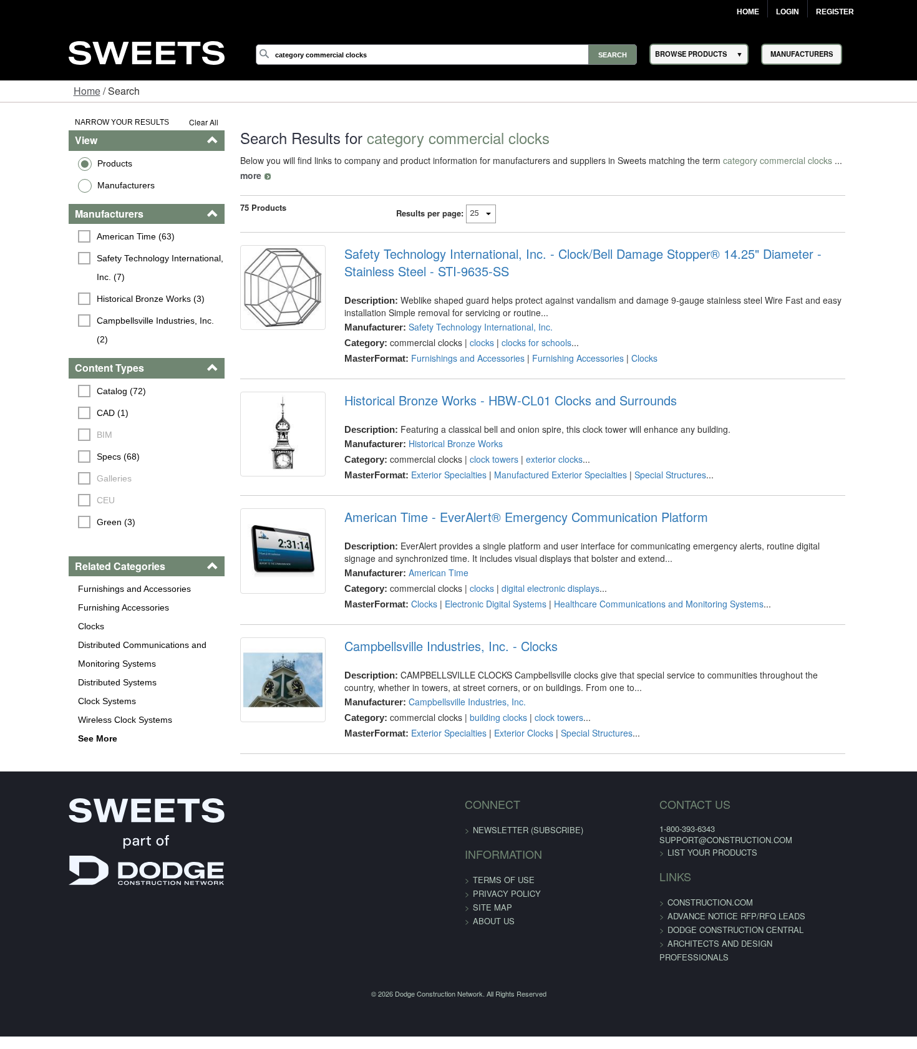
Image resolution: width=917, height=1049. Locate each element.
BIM (46, 416)
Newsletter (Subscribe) (528, 824)
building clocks (478, 712)
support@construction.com (690, 835)
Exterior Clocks (503, 728)
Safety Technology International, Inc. (461, 312)
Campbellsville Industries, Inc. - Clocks (431, 641)
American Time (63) (77, 236)
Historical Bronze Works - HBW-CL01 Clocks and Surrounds (490, 385)
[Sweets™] (147, 51)
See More (38, 720)
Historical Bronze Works (436, 428)
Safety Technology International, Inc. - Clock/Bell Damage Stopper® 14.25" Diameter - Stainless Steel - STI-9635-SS (609, 247)
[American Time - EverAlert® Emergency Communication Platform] (255, 553)
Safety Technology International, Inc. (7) (111, 267)
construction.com (675, 897)
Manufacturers (66, 185)
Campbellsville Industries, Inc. (447, 696)
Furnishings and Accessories (75, 570)
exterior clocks (534, 444)
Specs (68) (59, 438)
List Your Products (677, 847)
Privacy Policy (507, 888)
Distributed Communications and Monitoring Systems (83, 635)
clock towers (474, 444)
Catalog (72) (62, 372)
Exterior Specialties (429, 459)
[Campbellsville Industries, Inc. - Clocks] (255, 682)
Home (748, 11)
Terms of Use (504, 874)
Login (787, 11)
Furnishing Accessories (64, 589)
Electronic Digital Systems (475, 598)
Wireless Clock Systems (66, 701)
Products (55, 163)
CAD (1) (54, 394)
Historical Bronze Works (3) (92, 299)
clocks (462, 327)
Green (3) (57, 503)
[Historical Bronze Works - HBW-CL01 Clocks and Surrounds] (255, 427)
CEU (47, 481)
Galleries (55, 460)
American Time (419, 567)
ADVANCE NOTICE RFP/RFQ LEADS (701, 911)
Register (835, 11)
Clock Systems (48, 682)
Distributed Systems (58, 664)
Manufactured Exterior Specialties (540, 459)
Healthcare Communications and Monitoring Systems (639, 598)
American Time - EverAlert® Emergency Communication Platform (506, 512)
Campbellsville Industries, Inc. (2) (103, 321)
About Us (494, 915)
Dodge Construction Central (701, 925)
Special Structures (650, 459)
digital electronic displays (531, 583)
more (819, 160)
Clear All (168, 122)
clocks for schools (516, 327)
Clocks (32, 607)
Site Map (492, 901)
